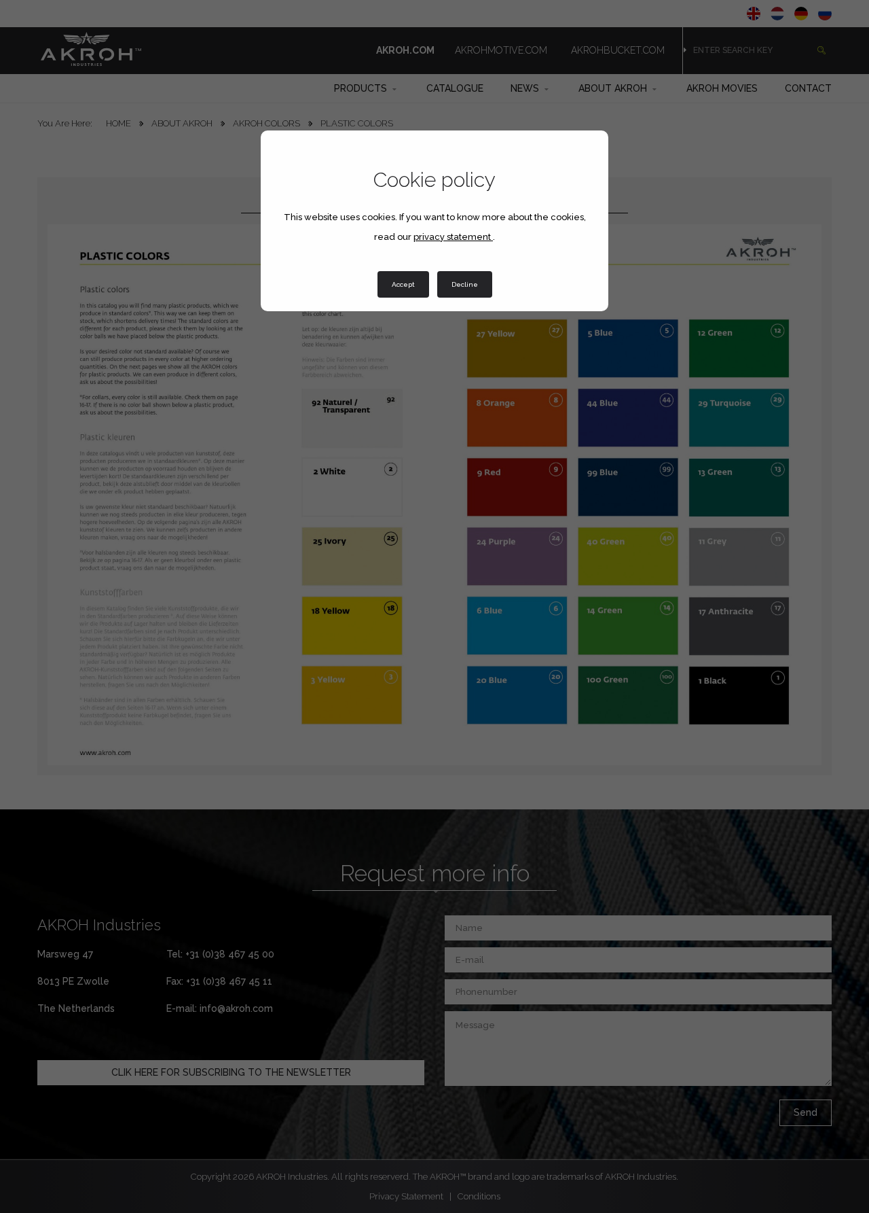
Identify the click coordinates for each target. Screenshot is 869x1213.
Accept (403, 284)
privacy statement (453, 237)
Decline (464, 284)
